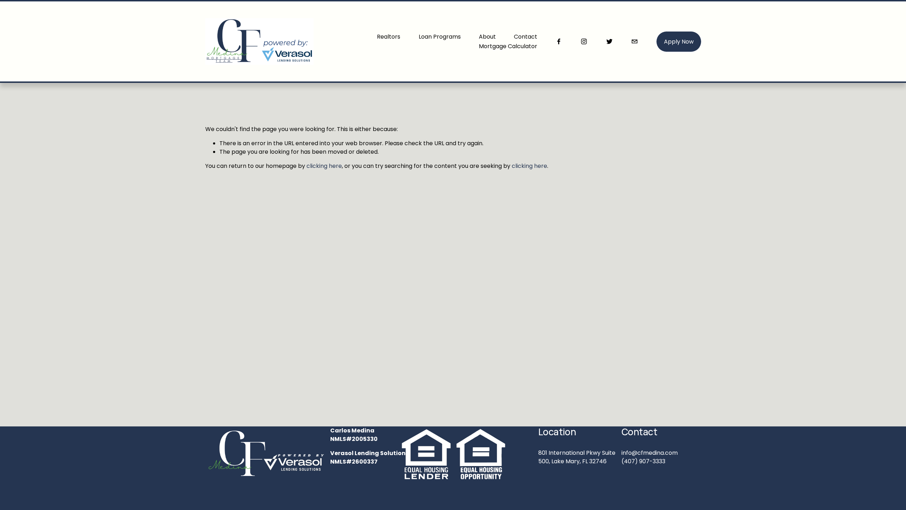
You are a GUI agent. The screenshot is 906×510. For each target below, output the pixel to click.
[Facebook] (558, 41)
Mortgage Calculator (508, 46)
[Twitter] (609, 41)
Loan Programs (440, 37)
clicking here (324, 166)
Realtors (388, 37)
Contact (525, 37)
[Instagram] (583, 41)
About (487, 37)
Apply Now (679, 42)
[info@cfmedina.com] (634, 41)
